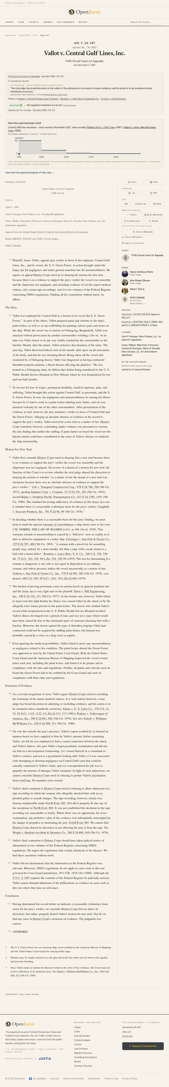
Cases (9, 22)
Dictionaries (65, 22)
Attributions (94, 1078)
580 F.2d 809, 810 (78, 832)
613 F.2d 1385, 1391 (89, 497)
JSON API (127, 1036)
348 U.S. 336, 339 (96, 554)
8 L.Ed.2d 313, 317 (55, 713)
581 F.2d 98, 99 (54, 511)
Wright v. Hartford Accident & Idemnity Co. (39, 832)
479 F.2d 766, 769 (88, 487)
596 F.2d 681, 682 (42, 718)
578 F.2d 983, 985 (73, 573)
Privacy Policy (129, 1078)
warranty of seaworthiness (58, 524)
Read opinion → (137, 303)
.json (21, 994)
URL (126, 204)
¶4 (10, 457)
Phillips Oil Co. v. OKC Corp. (101, 127)
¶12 (10, 863)
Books (83, 22)
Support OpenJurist (142, 1046)
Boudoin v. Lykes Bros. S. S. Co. (64, 554)
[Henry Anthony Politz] (125, 273)
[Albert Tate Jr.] (125, 291)
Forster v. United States (113, 99)
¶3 (10, 387)
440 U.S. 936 (30, 578)
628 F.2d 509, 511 (45, 723)
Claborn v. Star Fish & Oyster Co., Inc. (36, 573)
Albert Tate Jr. (137, 289)
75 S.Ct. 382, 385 (27, 559)
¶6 (10, 586)
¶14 (10, 931)
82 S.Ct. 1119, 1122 (29, 713)
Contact (54, 1078)
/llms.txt (126, 1032)
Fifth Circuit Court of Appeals (84, 61)
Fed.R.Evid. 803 (43, 808)
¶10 (10, 788)
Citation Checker (83, 1066)
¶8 (10, 693)
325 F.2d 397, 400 (23, 544)
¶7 (10, 643)
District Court (42, 275)
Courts (34, 22)
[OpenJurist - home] (84, 12)
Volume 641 (24, 35)
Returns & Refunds (73, 1078)
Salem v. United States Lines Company (38, 99)
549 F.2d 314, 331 (30, 596)
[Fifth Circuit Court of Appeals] (125, 299)
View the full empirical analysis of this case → (29, 172)
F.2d (35, 35)
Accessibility (37, 1078)
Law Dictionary (82, 1036)
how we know (69, 105)
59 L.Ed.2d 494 (67, 578)
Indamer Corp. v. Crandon (47, 492)
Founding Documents (85, 1057)
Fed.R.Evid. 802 (56, 803)
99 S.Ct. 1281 (48, 578)
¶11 (10, 840)
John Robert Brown (140, 280)
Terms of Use (111, 1078)
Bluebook (157, 204)
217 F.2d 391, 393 (75, 492)
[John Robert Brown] (125, 282)
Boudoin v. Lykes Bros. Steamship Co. (79, 99)
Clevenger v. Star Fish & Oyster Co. (88, 539)
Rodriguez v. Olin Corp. (57, 94)
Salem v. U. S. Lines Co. (78, 709)
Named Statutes (83, 1053)
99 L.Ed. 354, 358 (51, 559)
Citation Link (140, 204)
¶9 (10, 731)
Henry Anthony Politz (141, 272)
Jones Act (18, 270)
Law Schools (81, 1048)
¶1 (10, 259)
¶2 (10, 315)
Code (21, 22)
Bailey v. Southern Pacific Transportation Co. (48, 497)
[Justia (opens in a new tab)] (44, 1058)
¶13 (10, 903)
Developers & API (131, 1027)
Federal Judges (82, 1040)
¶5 (10, 519)
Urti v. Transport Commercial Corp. (53, 487)
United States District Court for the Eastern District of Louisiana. (56, 232)
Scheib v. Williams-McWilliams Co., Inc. (78, 971)
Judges (47, 22)
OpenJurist (10, 35)
